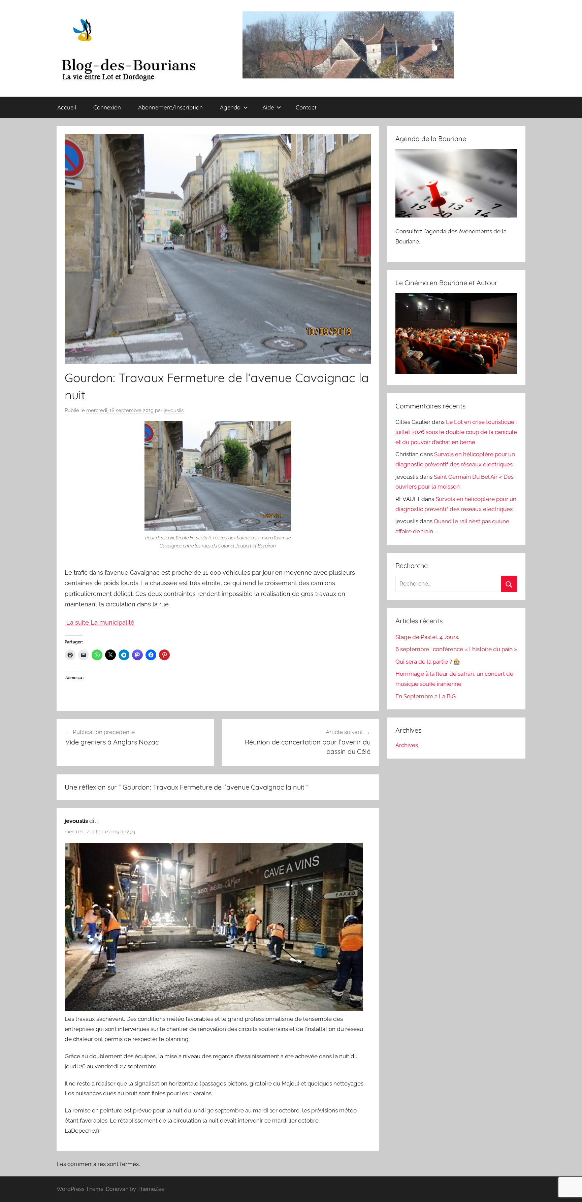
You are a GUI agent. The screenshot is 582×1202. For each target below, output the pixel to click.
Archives (406, 745)
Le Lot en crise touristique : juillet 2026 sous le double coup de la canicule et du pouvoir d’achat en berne (456, 432)
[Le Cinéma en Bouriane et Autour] (456, 371)
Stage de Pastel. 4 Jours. (427, 637)
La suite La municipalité (99, 622)
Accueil (66, 107)
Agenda (230, 107)
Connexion (107, 107)
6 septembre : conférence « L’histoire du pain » (456, 649)
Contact (306, 107)
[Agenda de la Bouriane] (456, 215)
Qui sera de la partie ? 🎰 (427, 661)
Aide (268, 107)
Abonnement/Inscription (170, 107)
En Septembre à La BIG (425, 696)
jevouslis (174, 410)
